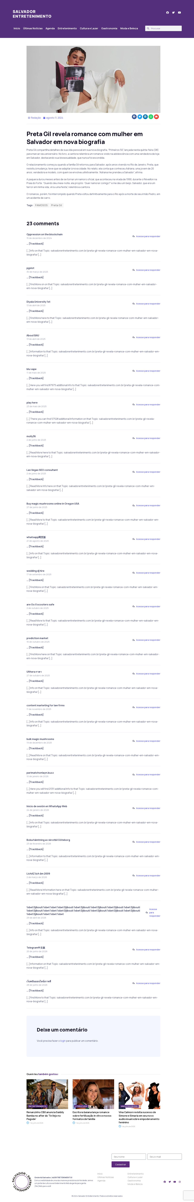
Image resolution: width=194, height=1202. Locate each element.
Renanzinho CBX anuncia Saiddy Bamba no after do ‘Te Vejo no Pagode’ (45, 1116)
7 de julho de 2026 (36, 1123)
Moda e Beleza (129, 28)
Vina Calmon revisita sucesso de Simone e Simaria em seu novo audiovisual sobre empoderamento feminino (139, 1117)
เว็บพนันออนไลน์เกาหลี (39, 981)
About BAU (33, 335)
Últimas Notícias (33, 28)
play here (32, 402)
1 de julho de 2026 (128, 1126)
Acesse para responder (148, 236)
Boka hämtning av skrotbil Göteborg (48, 840)
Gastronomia (109, 28)
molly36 (31, 436)
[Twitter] (170, 1182)
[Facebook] (165, 1182)
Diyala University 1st (38, 301)
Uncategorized (129, 1106)
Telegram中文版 (36, 947)
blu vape (32, 369)
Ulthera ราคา (34, 671)
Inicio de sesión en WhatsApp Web (47, 806)
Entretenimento (67, 28)
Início (17, 28)
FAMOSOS (41, 205)
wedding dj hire (35, 570)
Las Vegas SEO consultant (42, 470)
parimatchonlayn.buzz (40, 772)
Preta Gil (56, 205)
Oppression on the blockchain (45, 234)
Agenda (50, 28)
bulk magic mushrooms (40, 739)
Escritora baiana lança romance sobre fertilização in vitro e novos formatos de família (92, 1116)
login (63, 1040)
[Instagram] (180, 1182)
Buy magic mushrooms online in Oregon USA (53, 503)
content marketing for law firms (46, 705)
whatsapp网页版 (36, 537)
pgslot (30, 268)
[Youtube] (175, 1182)
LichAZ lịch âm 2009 (38, 873)
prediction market (37, 638)
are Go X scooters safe (40, 604)
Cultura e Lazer (89, 28)
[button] (134, 116)
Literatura (81, 1106)
